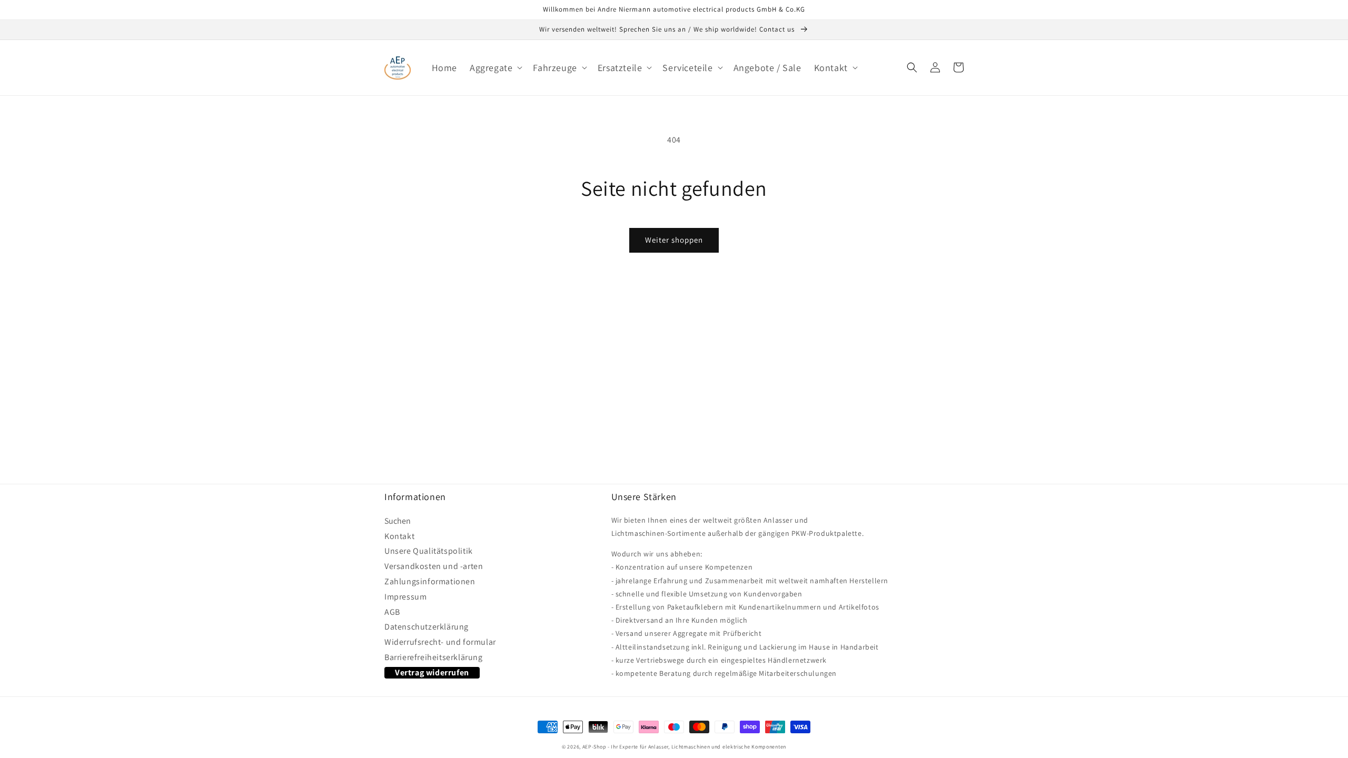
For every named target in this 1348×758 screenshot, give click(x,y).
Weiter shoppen (674, 240)
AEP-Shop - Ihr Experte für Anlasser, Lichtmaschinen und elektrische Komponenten (684, 746)
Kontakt (399, 536)
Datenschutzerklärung (426, 627)
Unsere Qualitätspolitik (428, 551)
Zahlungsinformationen (429, 581)
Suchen (397, 522)
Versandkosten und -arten (433, 566)
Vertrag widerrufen (432, 672)
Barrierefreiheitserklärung (433, 657)
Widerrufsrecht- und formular (440, 642)
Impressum (405, 597)
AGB (392, 612)
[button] (495, 67)
